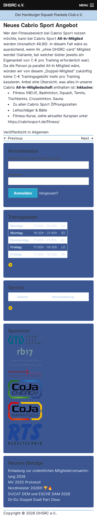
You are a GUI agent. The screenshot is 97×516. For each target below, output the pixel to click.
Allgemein (40, 132)
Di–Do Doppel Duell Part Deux (34, 499)
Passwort (15, 174)
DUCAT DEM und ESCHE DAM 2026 (39, 494)
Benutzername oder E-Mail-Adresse (34, 158)
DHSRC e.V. (13, 5)
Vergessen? (48, 193)
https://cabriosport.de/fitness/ (34, 121)
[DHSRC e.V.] (14, 14)
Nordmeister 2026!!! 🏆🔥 (30, 488)
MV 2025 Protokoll (24, 482)
